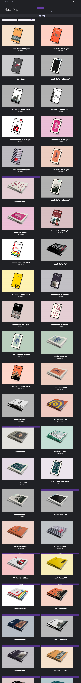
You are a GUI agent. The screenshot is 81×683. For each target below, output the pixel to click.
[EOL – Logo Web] (11, 8)
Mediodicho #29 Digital (60, 231)
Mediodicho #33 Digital (60, 294)
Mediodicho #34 (60, 640)
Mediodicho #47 (20, 201)
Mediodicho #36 (60, 609)
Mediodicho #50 (60, 356)
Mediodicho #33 (20, 670)
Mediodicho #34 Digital (21, 109)
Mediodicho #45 (60, 514)
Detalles (23, 35)
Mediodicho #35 (20, 640)
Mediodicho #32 (60, 670)
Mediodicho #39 (60, 578)
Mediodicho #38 (20, 609)
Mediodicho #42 (60, 546)
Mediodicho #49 (60, 388)
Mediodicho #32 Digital (21, 49)
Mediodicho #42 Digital (21, 170)
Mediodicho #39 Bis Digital (20, 139)
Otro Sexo (21, 79)
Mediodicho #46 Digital (60, 200)
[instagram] (5, 1)
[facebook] (10, 1)
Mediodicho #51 (21, 483)
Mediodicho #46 (20, 514)
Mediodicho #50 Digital (21, 355)
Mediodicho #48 (20, 232)
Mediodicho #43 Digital (60, 49)
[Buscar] (51, 11)
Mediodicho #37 (20, 451)
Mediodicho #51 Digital (60, 481)
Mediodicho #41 (60, 264)
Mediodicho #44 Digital (60, 109)
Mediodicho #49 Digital (60, 170)
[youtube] (12, 1)
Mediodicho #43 (20, 546)
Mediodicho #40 (60, 419)
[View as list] (34, 20)
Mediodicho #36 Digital (21, 386)
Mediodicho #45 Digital (60, 79)
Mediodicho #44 (21, 419)
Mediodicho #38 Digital (21, 262)
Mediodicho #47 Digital (60, 324)
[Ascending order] (16, 20)
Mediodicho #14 (60, 451)
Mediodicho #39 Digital (21, 294)
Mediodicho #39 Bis (21, 578)
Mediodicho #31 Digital (21, 324)
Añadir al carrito (14, 35)
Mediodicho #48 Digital (60, 139)
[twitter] (7, 1)
